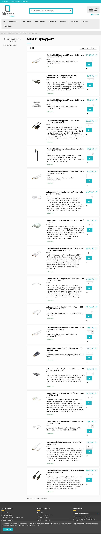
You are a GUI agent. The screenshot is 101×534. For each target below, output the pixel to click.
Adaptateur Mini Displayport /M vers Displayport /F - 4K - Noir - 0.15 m (61, 77)
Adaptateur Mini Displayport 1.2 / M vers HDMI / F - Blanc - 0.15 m (65, 280)
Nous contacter (8, 520)
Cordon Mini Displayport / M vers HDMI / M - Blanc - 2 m (64, 443)
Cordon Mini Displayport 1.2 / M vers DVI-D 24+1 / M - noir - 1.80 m (63, 122)
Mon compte (7, 515)
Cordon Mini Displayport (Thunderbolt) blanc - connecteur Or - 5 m (65, 56)
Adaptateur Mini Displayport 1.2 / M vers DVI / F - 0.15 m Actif (65, 394)
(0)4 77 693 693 (44, 520)
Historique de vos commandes (13, 517)
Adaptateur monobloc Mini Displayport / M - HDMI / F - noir (64, 349)
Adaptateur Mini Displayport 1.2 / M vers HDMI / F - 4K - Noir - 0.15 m (65, 370)
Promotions (25, 1)
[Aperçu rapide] (87, 69)
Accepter (8, 529)
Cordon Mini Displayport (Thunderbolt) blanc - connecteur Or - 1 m (65, 101)
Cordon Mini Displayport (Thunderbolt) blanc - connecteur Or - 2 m (65, 172)
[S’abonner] (97, 513)
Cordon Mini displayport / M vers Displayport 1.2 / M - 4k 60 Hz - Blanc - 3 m (65, 249)
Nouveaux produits (15, 1)
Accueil (6, 1)
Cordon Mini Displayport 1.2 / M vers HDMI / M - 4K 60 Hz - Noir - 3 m (65, 471)
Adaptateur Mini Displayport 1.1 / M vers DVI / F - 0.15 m (65, 221)
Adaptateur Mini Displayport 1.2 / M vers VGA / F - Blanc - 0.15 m (64, 193)
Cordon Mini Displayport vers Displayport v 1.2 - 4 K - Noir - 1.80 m (65, 150)
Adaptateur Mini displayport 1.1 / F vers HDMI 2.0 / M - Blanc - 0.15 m (64, 308)
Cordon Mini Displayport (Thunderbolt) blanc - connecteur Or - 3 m (65, 328)
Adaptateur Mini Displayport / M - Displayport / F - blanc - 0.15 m (65, 422)
